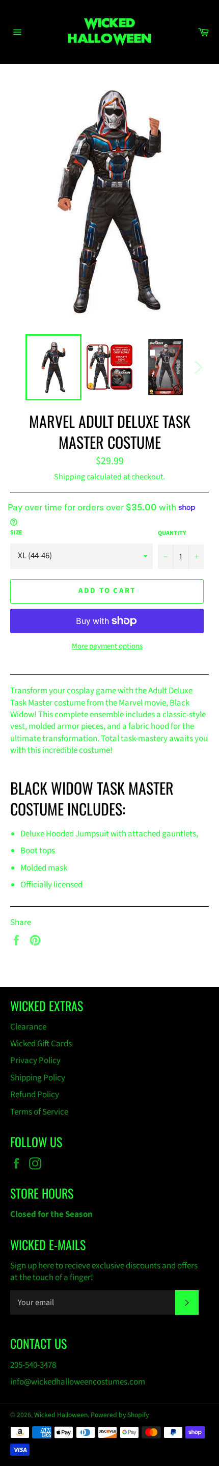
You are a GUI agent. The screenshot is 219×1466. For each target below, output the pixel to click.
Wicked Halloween (61, 1415)
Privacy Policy (35, 1060)
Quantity (172, 533)
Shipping (69, 476)
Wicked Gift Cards (41, 1044)
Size (16, 533)
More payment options (107, 646)
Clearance (28, 1027)
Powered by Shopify (120, 1415)
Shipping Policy (37, 1078)
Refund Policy (34, 1095)
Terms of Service (39, 1112)
